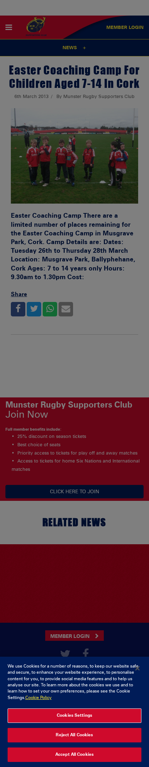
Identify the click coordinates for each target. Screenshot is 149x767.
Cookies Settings (74, 715)
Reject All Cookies (74, 734)
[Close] (137, 668)
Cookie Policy (38, 697)
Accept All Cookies (74, 754)
